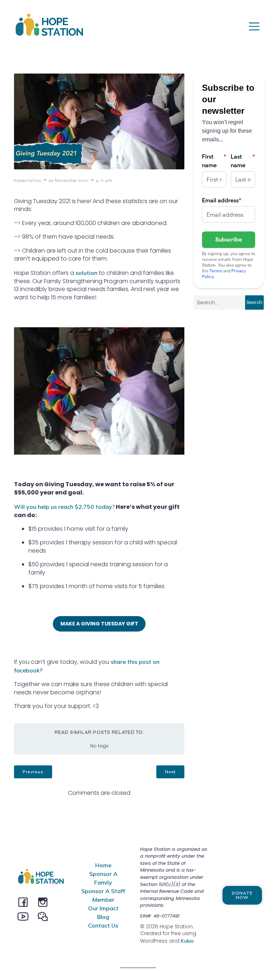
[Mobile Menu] (254, 26)
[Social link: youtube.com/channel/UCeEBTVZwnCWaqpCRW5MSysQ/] (26, 916)
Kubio (187, 941)
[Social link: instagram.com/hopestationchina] (45, 902)
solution (86, 272)
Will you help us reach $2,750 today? (64, 506)
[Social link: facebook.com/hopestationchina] (26, 902)
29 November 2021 (69, 180)
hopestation (27, 180)
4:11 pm (104, 180)
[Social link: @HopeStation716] (45, 916)
